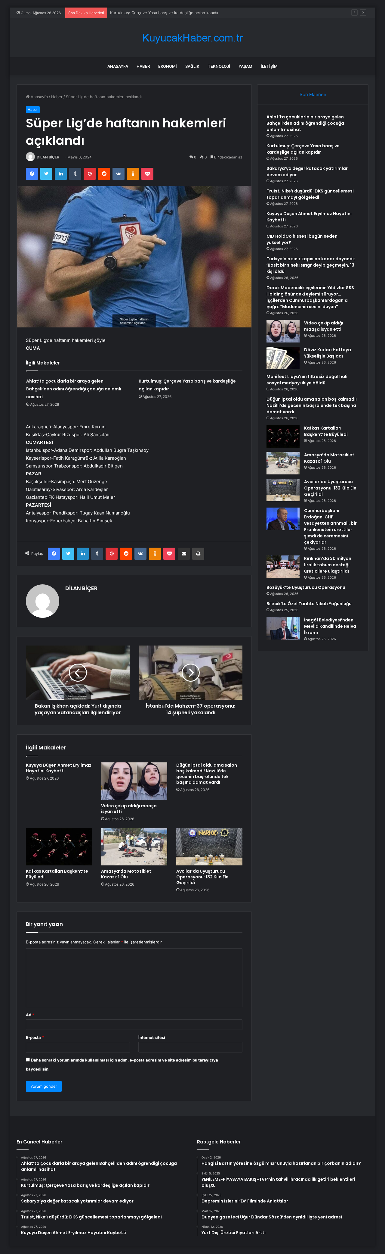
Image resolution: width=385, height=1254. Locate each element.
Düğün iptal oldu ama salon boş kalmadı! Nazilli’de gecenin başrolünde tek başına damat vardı (206, 773)
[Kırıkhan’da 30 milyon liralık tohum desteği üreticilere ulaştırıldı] (283, 566)
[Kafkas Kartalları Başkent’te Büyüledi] (59, 846)
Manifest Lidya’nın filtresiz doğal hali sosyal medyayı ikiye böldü (306, 380)
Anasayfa (117, 66)
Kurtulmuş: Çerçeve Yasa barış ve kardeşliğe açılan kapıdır (303, 149)
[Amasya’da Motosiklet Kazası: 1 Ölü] (134, 846)
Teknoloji (219, 66)
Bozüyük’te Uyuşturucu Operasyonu (305, 587)
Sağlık (192, 66)
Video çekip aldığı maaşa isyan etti (129, 809)
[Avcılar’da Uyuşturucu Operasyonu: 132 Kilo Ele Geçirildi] (209, 846)
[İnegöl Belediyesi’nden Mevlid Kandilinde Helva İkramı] (283, 628)
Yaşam (245, 66)
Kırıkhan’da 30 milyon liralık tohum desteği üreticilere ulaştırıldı (327, 564)
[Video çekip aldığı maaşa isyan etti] (134, 781)
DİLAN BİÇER (48, 157)
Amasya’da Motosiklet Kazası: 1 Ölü (126, 874)
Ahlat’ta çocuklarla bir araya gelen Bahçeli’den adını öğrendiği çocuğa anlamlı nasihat (73, 389)
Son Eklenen (313, 94)
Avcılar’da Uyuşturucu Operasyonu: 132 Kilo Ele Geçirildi (202, 877)
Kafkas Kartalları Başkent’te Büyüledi (57, 874)
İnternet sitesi (151, 1037)
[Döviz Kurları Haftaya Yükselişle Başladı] (283, 358)
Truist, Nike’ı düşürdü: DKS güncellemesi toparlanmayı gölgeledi (310, 194)
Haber (143, 66)
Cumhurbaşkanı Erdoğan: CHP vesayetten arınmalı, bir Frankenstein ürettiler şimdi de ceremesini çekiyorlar (330, 526)
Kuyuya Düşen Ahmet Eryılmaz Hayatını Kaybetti (58, 768)
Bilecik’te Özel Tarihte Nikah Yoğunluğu (309, 604)
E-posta (35, 1037)
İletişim (269, 66)
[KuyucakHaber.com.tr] (192, 37)
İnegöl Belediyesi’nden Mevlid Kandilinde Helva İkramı (330, 626)
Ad (30, 1014)
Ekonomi (167, 66)
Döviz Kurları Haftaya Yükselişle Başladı (327, 353)
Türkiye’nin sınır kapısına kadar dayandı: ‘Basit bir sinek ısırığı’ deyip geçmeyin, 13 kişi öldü (310, 265)
